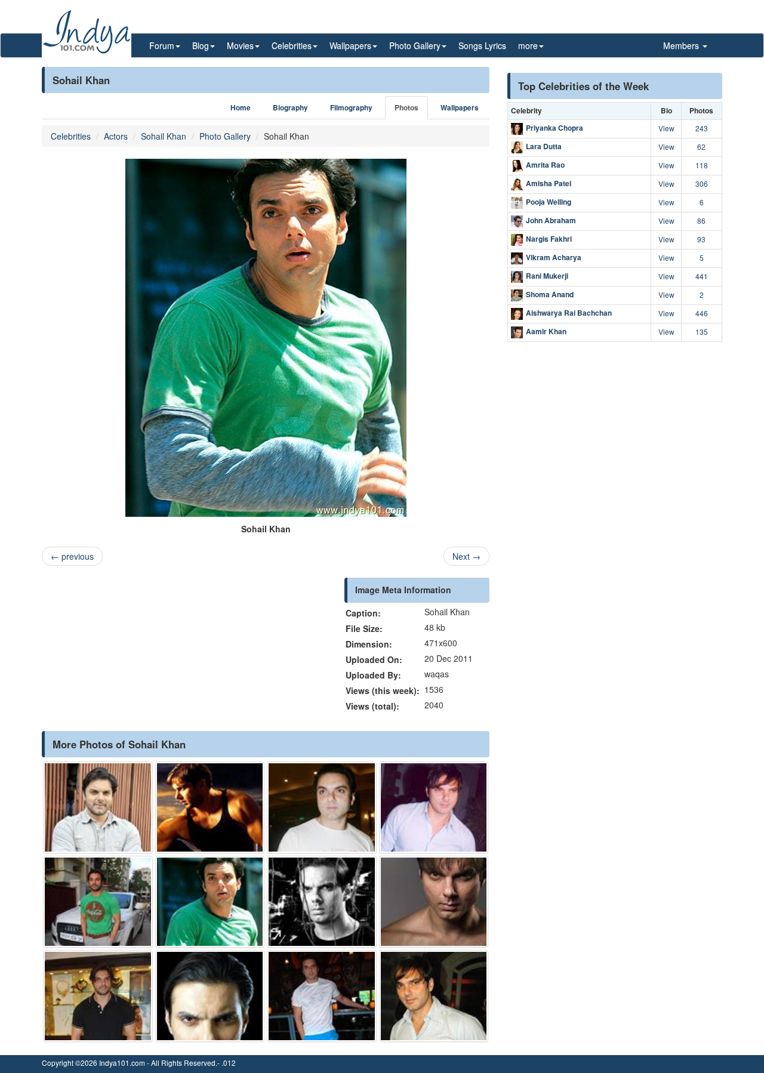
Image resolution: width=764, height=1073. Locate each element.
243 (701, 128)
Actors (116, 136)
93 (701, 239)
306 (701, 183)
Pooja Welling (548, 201)
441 (701, 276)
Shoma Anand (550, 294)
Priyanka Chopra (554, 127)
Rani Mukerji (547, 275)
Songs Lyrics (482, 45)
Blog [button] (200, 45)
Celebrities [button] (292, 45)
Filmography (351, 108)
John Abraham (551, 220)
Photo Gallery (225, 136)
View (666, 128)
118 (701, 165)
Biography (290, 108)
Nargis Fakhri (549, 238)
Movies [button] (240, 45)
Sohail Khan (163, 136)
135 (701, 331)
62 (701, 146)
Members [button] (682, 45)
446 (701, 313)
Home (240, 108)
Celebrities (71, 136)
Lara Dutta (544, 146)
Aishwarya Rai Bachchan (569, 312)
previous (72, 556)
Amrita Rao (545, 164)
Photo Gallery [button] (414, 45)
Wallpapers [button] (350, 45)
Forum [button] (161, 45)
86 (701, 220)
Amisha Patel (548, 183)
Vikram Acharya (553, 257)
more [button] (528, 45)
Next (466, 556)
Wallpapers (459, 108)
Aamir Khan (546, 331)
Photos (406, 108)
